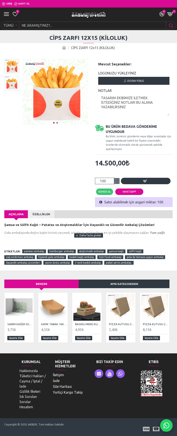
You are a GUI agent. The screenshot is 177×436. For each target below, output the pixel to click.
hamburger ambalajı (61, 251)
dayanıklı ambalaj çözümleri (23, 262)
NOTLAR (105, 91)
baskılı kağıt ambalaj (82, 257)
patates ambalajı (34, 251)
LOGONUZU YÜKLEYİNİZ (117, 73)
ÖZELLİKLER (41, 214)
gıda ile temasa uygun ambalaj (145, 257)
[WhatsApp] (166, 425)
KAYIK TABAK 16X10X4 (53, 324)
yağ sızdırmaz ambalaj (19, 257)
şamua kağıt (116, 251)
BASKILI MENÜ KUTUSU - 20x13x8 (87, 324)
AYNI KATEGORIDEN (124, 283)
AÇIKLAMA (16, 214)
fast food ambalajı (110, 257)
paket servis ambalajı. (119, 262)
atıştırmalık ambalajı (91, 251)
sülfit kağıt (135, 251)
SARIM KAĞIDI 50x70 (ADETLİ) (20, 324)
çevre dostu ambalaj (57, 262)
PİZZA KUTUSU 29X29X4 (155, 324)
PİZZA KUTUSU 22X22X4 (121, 324)
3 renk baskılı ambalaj (88, 262)
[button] (54, 123)
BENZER (41, 283)
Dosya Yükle (135, 80)
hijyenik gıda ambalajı (51, 257)
